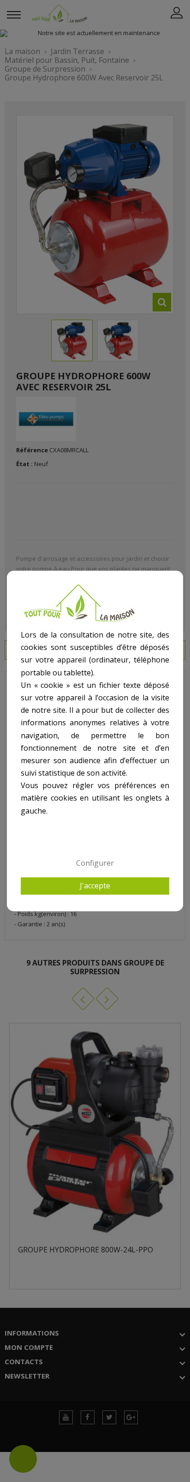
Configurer (95, 863)
